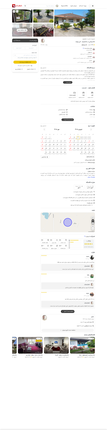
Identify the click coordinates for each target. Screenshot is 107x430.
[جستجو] (25, 6)
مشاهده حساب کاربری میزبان (68, 330)
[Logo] (13, 5)
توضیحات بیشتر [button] (91, 177)
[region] (68, 222)
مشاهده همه (68, 82)
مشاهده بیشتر (21, 30)
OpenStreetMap (91, 231)
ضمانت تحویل (30, 69)
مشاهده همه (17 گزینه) (68, 119)
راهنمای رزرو (18, 69)
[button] (82, 5)
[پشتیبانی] (57, 6)
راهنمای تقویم (89, 156)
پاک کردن (44, 157)
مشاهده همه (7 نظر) (69, 311)
